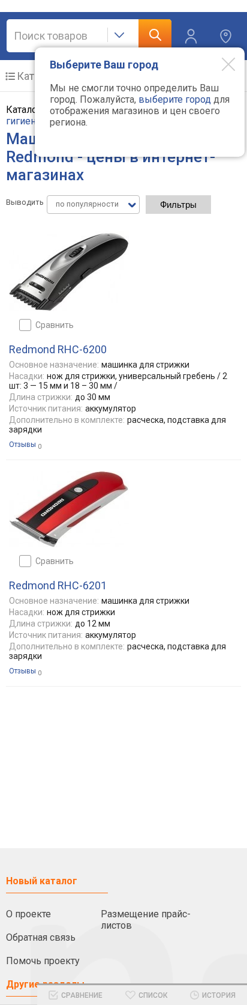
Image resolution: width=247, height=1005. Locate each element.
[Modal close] (219, 64)
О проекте (28, 914)
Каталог (36, 76)
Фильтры (178, 204)
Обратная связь (41, 937)
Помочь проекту (43, 961)
